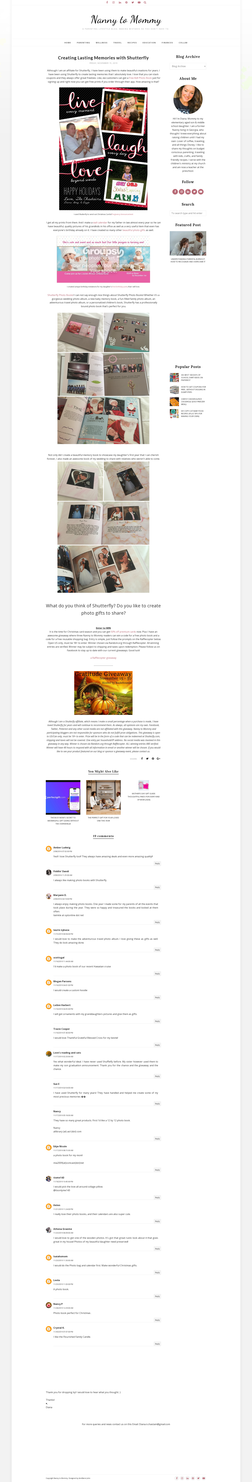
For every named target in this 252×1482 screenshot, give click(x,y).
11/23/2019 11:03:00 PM (63, 1284)
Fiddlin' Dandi (61, 871)
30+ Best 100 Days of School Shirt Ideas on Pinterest (192, 377)
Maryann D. (59, 895)
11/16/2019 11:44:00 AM (63, 961)
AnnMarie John (84, 1478)
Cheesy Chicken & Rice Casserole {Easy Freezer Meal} (193, 402)
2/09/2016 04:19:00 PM (62, 899)
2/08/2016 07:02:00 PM (62, 851)
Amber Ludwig (61, 847)
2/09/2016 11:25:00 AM (62, 875)
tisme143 (58, 1177)
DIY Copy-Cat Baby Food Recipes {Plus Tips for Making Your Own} (192, 413)
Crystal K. (58, 1327)
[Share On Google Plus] (158, 758)
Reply (157, 863)
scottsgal (58, 957)
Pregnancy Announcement (122, 214)
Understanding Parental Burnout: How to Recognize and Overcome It (188, 260)
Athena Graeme (62, 1229)
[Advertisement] (188, 314)
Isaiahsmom (60, 1256)
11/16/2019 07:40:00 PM (63, 1033)
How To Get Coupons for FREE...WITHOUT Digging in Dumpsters (193, 389)
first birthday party (120, 286)
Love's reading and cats (67, 1052)
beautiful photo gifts (134, 230)
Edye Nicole (60, 1146)
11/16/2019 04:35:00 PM (63, 1009)
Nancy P (58, 1304)
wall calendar (100, 222)
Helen (56, 1205)
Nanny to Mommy (126, 19)
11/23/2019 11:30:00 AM (63, 1260)
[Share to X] (147, 758)
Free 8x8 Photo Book (140, 78)
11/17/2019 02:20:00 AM (63, 1056)
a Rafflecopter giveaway (103, 657)
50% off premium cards (123, 631)
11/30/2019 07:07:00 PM (63, 1332)
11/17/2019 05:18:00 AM (63, 1115)
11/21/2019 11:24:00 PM (63, 1209)
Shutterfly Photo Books (60, 295)
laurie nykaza (61, 930)
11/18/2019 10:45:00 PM (63, 1181)
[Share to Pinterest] (153, 758)
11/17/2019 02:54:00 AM (63, 1088)
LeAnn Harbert (62, 1005)
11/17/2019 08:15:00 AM (63, 1150)
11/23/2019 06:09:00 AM (63, 1233)
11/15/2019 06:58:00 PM (63, 934)
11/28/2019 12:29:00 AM (63, 1308)
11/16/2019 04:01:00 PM (63, 985)
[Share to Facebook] (142, 758)
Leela (56, 1280)
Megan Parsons (62, 981)
